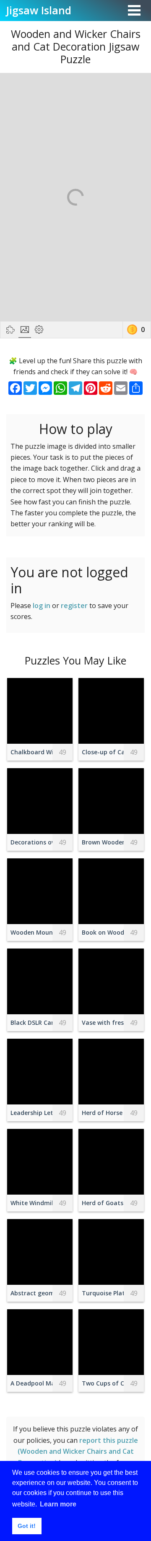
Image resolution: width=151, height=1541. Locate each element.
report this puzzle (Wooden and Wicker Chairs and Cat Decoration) (78, 1451)
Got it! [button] (27, 1525)
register (74, 605)
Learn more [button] (58, 1504)
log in (41, 605)
